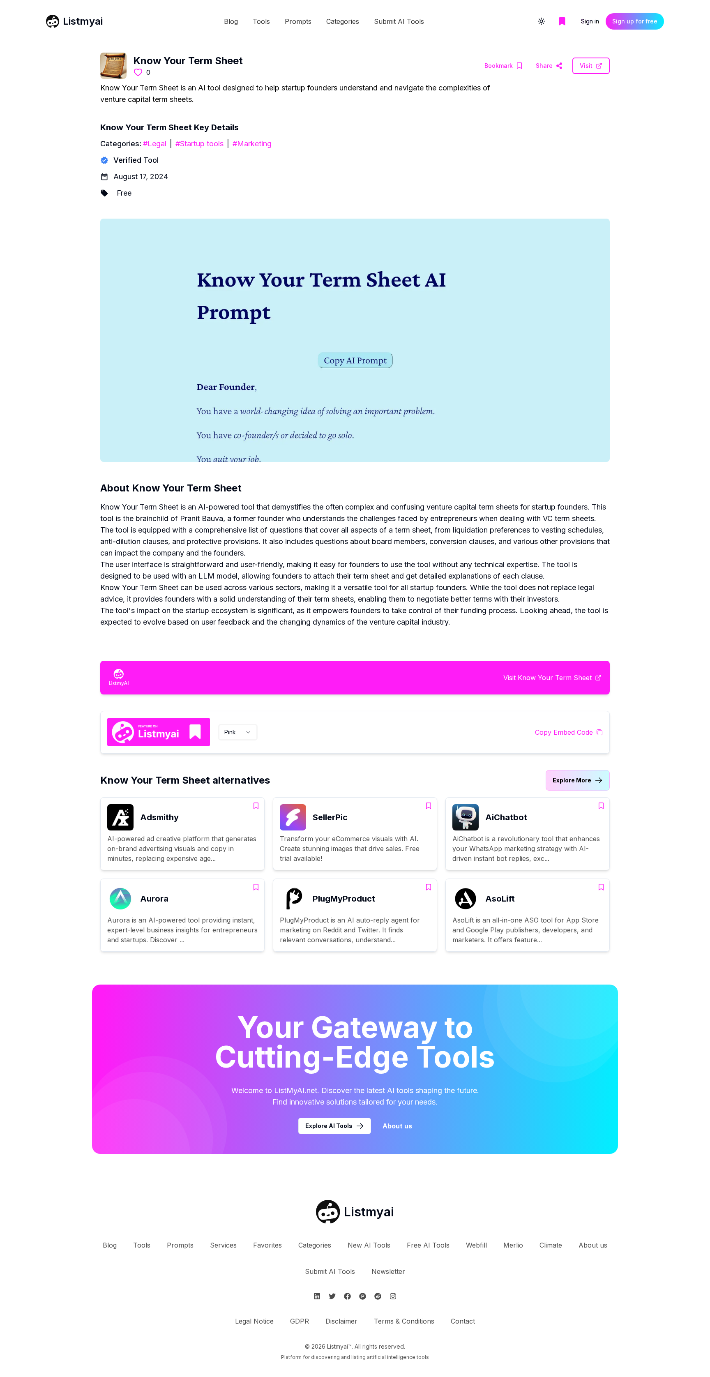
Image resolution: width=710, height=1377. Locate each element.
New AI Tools (369, 1245)
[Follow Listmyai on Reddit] (377, 1296)
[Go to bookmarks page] (562, 21)
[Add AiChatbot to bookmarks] (601, 806)
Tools (261, 21)
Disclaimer (341, 1321)
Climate (550, 1245)
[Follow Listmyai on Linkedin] (317, 1296)
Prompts (298, 21)
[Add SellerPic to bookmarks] (428, 806)
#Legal (154, 143)
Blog (231, 21)
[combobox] (238, 732)
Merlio (513, 1245)
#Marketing (252, 143)
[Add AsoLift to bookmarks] (601, 887)
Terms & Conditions (404, 1321)
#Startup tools (199, 143)
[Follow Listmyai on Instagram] (393, 1296)
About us (397, 1126)
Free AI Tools (428, 1245)
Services (223, 1245)
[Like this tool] (138, 72)
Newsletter (388, 1271)
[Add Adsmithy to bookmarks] (256, 806)
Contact (463, 1321)
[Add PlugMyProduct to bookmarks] (428, 887)
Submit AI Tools (399, 21)
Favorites (267, 1245)
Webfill (476, 1245)
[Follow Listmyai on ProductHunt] (362, 1296)
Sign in (590, 21)
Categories (342, 21)
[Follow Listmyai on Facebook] (347, 1296)
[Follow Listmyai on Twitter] (332, 1296)
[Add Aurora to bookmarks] (256, 887)
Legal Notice (254, 1321)
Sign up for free (634, 21)
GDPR (299, 1321)
